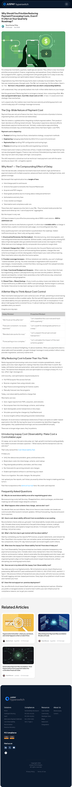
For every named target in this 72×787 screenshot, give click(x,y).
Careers (56, 713)
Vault (5, 716)
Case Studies (45, 711)
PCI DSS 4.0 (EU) (29, 716)
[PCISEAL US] (6, 737)
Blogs (43, 719)
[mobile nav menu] (66, 4)
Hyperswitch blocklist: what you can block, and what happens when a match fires (18, 635)
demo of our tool (27, 486)
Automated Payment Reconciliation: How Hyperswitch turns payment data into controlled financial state (17, 668)
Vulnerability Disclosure (32, 711)
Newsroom (45, 722)
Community (45, 713)
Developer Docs (46, 716)
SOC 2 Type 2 (29, 722)
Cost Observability (9, 722)
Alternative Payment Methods (13, 719)
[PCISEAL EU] (12, 737)
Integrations (45, 724)
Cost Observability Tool (26, 450)
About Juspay (58, 711)
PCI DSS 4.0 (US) (29, 713)
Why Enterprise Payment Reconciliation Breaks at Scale (52, 635)
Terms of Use (42, 771)
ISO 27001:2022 (29, 719)
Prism (6, 711)
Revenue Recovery (9, 727)
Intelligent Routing (9, 713)
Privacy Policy (30, 771)
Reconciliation (8, 724)
